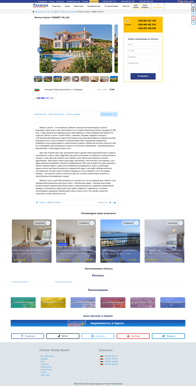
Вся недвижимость (48, 356)
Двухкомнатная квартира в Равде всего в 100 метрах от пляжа (32, 250)
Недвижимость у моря (23, 302)
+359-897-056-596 (146, 1)
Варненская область (64, 282)
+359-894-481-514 (109, 1)
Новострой (78, 6)
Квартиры (56, 6)
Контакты (60, 1)
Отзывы (85, 1)
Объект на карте (54, 202)
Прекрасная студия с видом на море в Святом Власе (165, 250)
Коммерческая (93, 6)
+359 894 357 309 (147, 20)
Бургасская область (21, 282)
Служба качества (73, 1)
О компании (42, 1)
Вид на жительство (57, 114)
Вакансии (94, 1)
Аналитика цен (40, 114)
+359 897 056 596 (147, 28)
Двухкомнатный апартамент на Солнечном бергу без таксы (76, 250)
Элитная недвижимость (113, 302)
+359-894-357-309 (127, 1)
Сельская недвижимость (172, 302)
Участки (126, 6)
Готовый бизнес (111, 6)
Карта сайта (45, 375)
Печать (42, 202)
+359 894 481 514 (147, 24)
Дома (67, 6)
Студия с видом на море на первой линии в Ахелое (120, 250)
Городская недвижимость (143, 302)
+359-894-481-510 (111, 356)
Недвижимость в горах (53, 302)
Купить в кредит (73, 114)
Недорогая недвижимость (83, 302)
